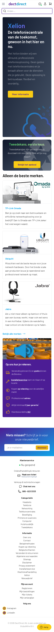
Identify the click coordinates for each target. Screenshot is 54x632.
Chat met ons (29, 486)
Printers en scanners (27, 518)
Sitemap (27, 559)
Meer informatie (20, 94)
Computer (27, 521)
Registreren (27, 588)
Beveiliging (27, 514)
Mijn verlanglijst (27, 597)
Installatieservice (19, 380)
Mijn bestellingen (27, 591)
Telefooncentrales (27, 511)
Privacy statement (27, 565)
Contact (27, 540)
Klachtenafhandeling (27, 572)
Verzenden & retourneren (27, 553)
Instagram (11, 608)
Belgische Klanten (27, 550)
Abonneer (42, 447)
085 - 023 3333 (29, 491)
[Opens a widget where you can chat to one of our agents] (44, 627)
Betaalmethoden (27, 543)
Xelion (27, 575)
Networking (27, 508)
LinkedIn (11, 612)
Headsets (27, 502)
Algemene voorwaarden (27, 556)
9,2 (29, 412)
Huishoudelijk (27, 524)
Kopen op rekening (27, 546)
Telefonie (27, 505)
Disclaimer (27, 562)
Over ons (27, 537)
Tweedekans (27, 527)
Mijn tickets (27, 594)
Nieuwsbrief (27, 578)
